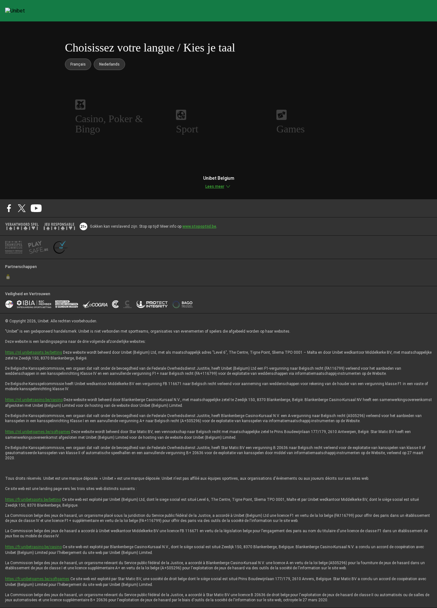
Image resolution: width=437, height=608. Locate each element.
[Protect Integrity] (152, 304)
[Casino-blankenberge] (127, 304)
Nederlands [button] (109, 64)
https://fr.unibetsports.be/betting (33, 499)
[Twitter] (22, 208)
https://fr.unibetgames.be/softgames (37, 579)
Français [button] (78, 64)
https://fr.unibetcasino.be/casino (33, 547)
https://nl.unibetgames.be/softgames (37, 432)
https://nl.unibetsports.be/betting (33, 352)
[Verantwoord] (22, 226)
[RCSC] (8, 277)
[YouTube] (36, 208)
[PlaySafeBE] (38, 247)
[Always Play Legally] (60, 247)
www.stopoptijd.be (199, 226)
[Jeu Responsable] (59, 226)
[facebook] (9, 208)
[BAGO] (182, 304)
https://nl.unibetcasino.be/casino (34, 400)
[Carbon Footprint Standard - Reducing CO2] (115, 304)
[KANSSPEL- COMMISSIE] (14, 247)
